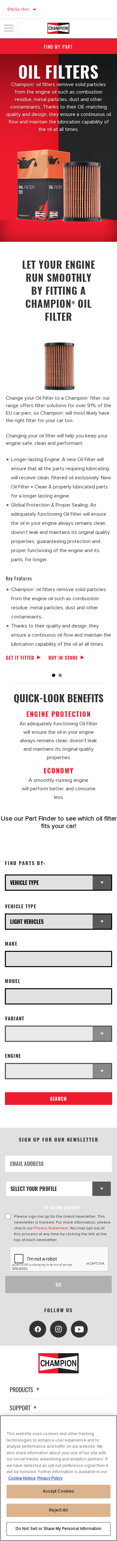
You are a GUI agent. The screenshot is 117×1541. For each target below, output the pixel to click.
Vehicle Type (20, 906)
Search (58, 1098)
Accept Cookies (58, 1491)
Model (12, 980)
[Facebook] (37, 1329)
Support (21, 1408)
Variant (14, 1018)
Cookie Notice (22, 1478)
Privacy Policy (49, 1478)
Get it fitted (20, 657)
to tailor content (62, 1207)
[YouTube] (79, 1329)
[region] (58, 1478)
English (18, 9)
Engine (13, 1055)
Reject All (58, 1510)
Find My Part (58, 46)
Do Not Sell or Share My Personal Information (59, 1528)
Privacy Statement (51, 1228)
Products (22, 1389)
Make (11, 943)
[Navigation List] (9, 28)
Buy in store (63, 657)
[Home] (58, 28)
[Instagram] (58, 1329)
